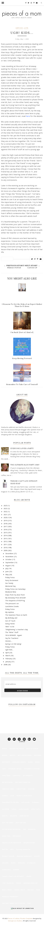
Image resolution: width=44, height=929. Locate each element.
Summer (16, 869)
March (8, 656)
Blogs (30, 762)
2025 (6, 506)
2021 (6, 515)
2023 (6, 508)
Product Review (8, 856)
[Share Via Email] (41, 259)
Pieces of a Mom (13, 918)
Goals (14, 809)
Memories (32, 829)
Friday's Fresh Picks (24, 795)
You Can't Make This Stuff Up (13, 903)
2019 (6, 520)
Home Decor (24, 816)
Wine (38, 890)
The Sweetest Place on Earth (16, 615)
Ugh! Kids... (9, 650)
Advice (19, 28)
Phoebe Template (26, 918)
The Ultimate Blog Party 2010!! (25, 465)
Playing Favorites (23, 849)
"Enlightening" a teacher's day (16, 629)
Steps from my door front (15, 595)
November (9, 556)
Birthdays (6, 762)
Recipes (37, 856)
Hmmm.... (8, 641)
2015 (6, 533)
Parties (5, 849)
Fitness (5, 795)
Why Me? (31, 890)
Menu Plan (6, 836)
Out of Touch (10, 621)
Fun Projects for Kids (10, 802)
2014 (6, 535)
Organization (29, 843)
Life (26, 28)
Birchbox (37, 755)
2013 (6, 538)
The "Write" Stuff (11, 632)
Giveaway (35, 802)
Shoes (13, 863)
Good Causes (24, 809)
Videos (18, 883)
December (9, 553)
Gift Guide (25, 802)
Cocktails (17, 775)
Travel (29, 876)
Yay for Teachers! (11, 638)
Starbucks (31, 863)
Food (12, 795)
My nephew (9, 612)
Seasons (5, 863)
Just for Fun (21, 822)
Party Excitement (11, 580)
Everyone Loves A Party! (22, 448)
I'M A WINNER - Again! (13, 635)
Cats (4, 769)
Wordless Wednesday (10, 896)
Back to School (32, 748)
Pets (12, 849)
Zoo (29, 903)
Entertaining (7, 782)
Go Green (5, 809)
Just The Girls (7, 822)
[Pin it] (37, 259)
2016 (6, 529)
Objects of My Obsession (11, 843)
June (7, 571)
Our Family (9, 583)
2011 (6, 544)
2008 (6, 665)
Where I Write (19, 890)
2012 (6, 541)
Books (37, 762)
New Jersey (17, 836)
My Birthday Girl (11, 618)
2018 (6, 524)
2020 (6, 517)
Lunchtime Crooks (12, 606)
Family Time (21, 789)
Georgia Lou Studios (15, 921)
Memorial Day (10, 586)
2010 (6, 547)
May (7, 574)
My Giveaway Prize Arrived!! (15, 598)
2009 (6, 550)
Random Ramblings (24, 856)
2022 (6, 511)
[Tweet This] (32, 259)
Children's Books (14, 769)
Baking (4, 755)
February (9, 659)
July (7, 568)
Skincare (21, 863)
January (8, 662)
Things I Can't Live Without (13, 876)
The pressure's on (12, 603)
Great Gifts (35, 809)
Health (5, 816)
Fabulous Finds (8, 789)
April (7, 653)
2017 (6, 526)
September (9, 562)
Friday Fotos (10, 577)
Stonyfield (6, 869)
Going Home (10, 624)
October (8, 559)
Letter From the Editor (11, 829)
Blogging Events (19, 762)
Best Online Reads (25, 755)
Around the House (16, 748)
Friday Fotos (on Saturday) (15, 589)
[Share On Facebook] (34, 259)
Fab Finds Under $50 (22, 782)
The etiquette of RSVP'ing (15, 601)
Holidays (13, 816)
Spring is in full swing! (13, 644)
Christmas (6, 775)
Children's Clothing (32, 769)
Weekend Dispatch (30, 883)
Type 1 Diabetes (8, 883)
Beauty (12, 755)
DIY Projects (28, 775)
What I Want (7, 890)
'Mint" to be (9, 627)
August (8, 565)
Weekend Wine (10, 592)
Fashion (31, 789)
